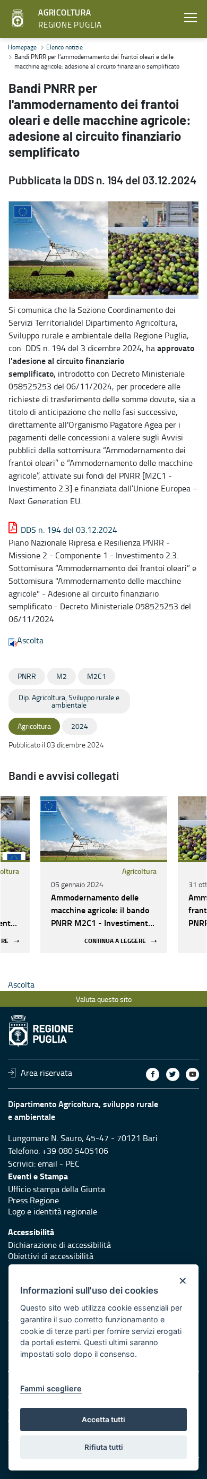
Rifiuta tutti (103, 1447)
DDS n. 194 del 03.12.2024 (69, 530)
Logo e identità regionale (52, 1211)
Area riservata (46, 1072)
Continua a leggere (115, 941)
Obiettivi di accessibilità (50, 1256)
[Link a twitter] (172, 1074)
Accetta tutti (103, 1419)
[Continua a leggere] (103, 828)
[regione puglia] (18, 18)
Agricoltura (139, 871)
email (47, 1163)
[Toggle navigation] (191, 18)
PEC (72, 1163)
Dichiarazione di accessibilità (59, 1245)
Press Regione (33, 1200)
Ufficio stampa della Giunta (56, 1189)
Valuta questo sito (104, 999)
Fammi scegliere (51, 1388)
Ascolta (30, 640)
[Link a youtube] (192, 1074)
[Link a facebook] (152, 1074)
